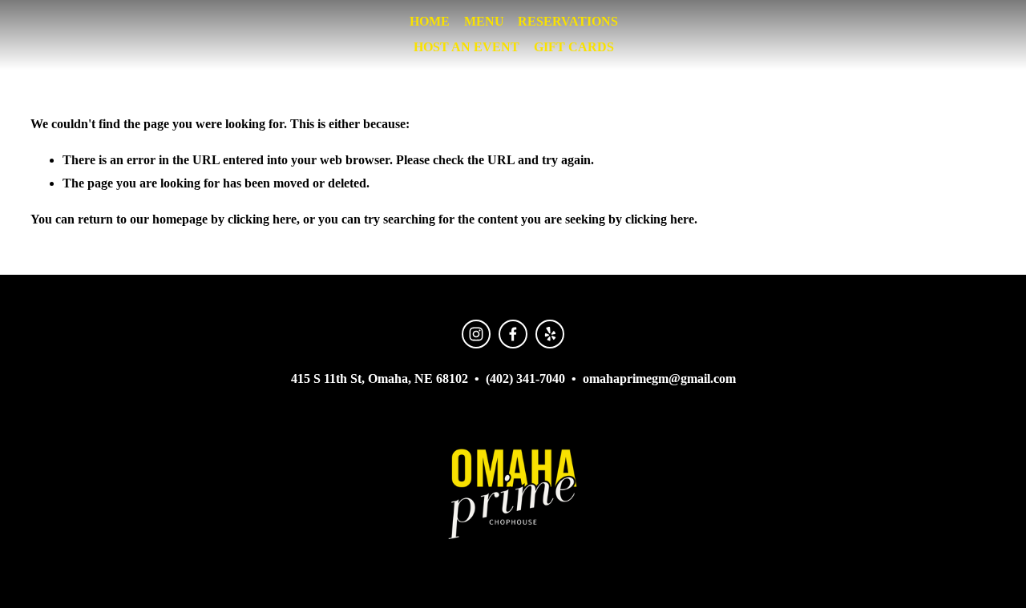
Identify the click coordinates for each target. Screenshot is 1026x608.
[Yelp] (549, 334)
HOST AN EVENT (466, 47)
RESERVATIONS (568, 21)
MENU (484, 21)
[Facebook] (513, 334)
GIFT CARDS (574, 47)
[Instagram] (476, 334)
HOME (430, 21)
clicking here (262, 219)
